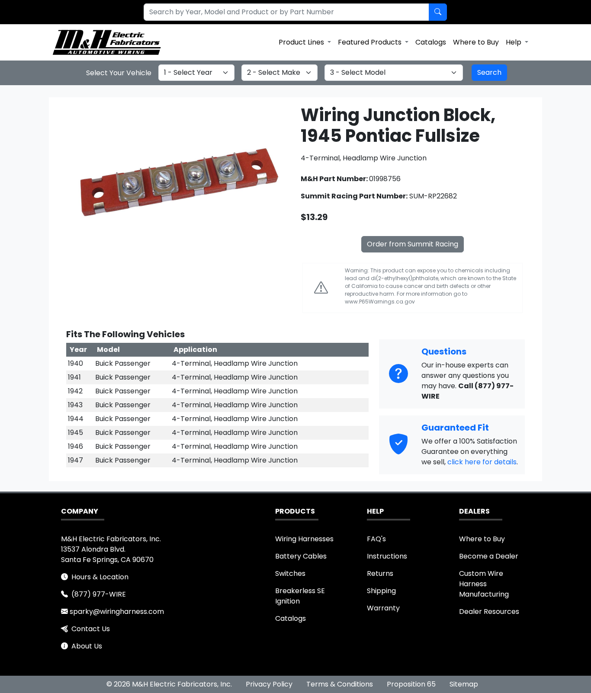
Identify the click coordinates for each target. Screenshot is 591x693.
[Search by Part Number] (438, 12)
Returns (380, 573)
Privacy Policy (269, 684)
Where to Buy (476, 42)
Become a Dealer (488, 556)
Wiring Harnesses (304, 539)
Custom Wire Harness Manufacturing (484, 583)
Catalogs (430, 42)
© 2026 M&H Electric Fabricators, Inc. (169, 684)
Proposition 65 (411, 684)
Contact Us (90, 629)
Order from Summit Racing (412, 244)
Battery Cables (301, 556)
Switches (290, 573)
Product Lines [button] (302, 42)
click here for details (482, 462)
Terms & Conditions (339, 684)
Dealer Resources (489, 611)
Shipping (381, 591)
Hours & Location (99, 577)
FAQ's (376, 539)
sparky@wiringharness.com (117, 611)
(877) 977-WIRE (98, 594)
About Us (86, 646)
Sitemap (464, 684)
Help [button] (514, 42)
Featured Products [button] (370, 42)
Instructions (387, 556)
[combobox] (281, 12)
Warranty (383, 608)
